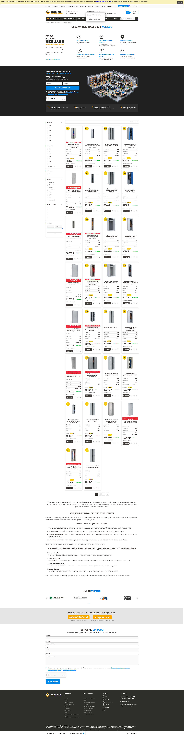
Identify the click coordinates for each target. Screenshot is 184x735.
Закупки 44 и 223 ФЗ (73, 6)
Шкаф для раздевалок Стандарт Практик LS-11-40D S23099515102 (74, 467)
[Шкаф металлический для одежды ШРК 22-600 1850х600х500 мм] (130, 224)
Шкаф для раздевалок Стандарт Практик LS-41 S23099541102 (92, 375)
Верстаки (86, 704)
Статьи (97, 6)
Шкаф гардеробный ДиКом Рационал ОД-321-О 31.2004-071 (130, 422)
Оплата (66, 700)
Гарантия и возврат (69, 702)
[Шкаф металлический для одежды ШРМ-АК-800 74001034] (111, 224)
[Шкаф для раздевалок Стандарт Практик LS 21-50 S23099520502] (92, 271)
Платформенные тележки (90, 706)
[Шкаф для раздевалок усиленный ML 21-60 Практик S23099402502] (74, 409)
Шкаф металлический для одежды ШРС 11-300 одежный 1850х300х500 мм (130, 282)
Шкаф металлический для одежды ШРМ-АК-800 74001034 (111, 236)
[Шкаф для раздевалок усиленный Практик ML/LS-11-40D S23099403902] (92, 178)
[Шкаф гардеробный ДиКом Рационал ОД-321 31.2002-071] (74, 178)
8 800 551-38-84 (72, 11)
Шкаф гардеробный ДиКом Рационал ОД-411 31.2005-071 (73, 375)
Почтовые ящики (88, 712)
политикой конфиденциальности (104, 1)
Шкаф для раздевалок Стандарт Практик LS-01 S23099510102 (92, 237)
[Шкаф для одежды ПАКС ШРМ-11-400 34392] (92, 409)
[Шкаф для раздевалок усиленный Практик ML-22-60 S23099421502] (92, 317)
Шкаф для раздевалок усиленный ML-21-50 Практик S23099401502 (92, 146)
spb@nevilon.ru (72, 13)
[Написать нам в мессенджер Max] (129, 6)
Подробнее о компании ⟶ (53, 59)
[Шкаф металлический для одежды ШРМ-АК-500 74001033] (111, 178)
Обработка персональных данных (73, 716)
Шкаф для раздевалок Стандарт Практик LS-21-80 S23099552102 (73, 146)
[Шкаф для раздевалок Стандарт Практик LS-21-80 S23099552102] (74, 134)
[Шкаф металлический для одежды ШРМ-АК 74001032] (111, 134)
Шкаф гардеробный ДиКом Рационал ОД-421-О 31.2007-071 (74, 330)
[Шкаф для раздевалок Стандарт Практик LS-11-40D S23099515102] (74, 455)
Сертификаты (83, 6)
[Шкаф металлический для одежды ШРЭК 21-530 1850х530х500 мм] (130, 178)
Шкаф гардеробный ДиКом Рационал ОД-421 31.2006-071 (73, 283)
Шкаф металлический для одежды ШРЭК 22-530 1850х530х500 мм (130, 146)
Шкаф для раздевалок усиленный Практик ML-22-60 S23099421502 (92, 329)
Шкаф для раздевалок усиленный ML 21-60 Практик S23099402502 (74, 421)
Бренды (103, 6)
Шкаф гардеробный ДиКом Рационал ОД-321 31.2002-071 (73, 191)
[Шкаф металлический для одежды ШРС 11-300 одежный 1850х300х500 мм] (130, 271)
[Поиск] (136, 18)
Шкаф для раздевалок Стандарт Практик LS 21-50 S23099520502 (92, 283)
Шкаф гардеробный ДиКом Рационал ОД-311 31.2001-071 (73, 237)
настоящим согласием (63, 94)
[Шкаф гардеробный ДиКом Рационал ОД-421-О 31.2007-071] (74, 317)
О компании (48, 6)
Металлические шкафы (89, 698)
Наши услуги (56, 6)
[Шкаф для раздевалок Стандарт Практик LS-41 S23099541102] (92, 363)
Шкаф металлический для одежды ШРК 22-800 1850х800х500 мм (130, 329)
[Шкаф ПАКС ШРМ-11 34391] (111, 317)
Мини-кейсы (91, 6)
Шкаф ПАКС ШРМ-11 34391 (110, 327)
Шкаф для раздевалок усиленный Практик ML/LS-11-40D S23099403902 (92, 190)
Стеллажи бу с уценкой (89, 714)
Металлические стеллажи (90, 695)
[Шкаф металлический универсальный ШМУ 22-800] (130, 363)
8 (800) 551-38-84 (78, 617)
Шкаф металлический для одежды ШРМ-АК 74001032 (111, 145)
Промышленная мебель (89, 702)
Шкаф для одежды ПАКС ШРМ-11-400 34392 (92, 420)
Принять (180, 2)
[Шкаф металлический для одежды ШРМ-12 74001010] (92, 455)
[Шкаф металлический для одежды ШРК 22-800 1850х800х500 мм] (130, 317)
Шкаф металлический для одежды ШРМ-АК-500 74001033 (111, 190)
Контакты (109, 6)
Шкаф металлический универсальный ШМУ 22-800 (130, 374)
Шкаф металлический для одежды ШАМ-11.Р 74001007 (111, 281)
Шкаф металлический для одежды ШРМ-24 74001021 (111, 374)
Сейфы (85, 700)
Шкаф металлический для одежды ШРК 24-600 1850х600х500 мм (111, 421)
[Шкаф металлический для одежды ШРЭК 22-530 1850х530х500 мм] (130, 134)
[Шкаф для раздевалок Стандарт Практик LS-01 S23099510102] (92, 224)
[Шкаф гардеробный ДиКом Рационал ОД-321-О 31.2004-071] (130, 409)
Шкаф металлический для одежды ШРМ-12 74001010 (92, 466)
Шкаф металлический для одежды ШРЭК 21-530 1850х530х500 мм (130, 190)
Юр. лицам (63, 6)
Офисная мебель (87, 710)
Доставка (67, 698)
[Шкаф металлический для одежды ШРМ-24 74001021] (111, 363)
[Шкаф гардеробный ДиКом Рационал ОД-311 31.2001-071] (74, 224)
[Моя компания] (54, 695)
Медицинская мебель (89, 708)
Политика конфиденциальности (72, 714)
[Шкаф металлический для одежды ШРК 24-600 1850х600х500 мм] (111, 409)
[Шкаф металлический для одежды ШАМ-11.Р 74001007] (111, 271)
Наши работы (68, 710)
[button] (46, 598)
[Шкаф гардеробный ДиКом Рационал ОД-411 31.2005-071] (74, 363)
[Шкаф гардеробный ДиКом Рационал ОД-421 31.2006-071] (74, 271)
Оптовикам (67, 706)
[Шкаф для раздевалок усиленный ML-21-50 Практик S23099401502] (92, 134)
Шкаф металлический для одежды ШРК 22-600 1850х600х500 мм (130, 236)
